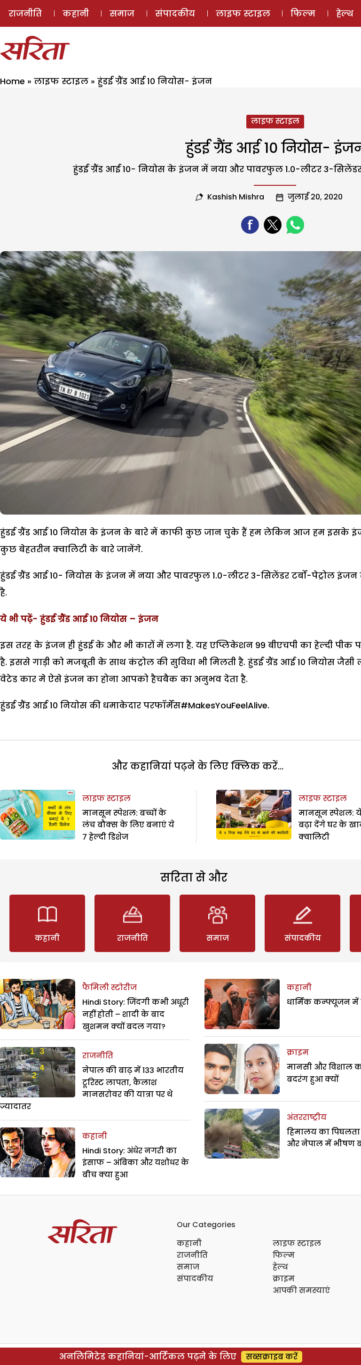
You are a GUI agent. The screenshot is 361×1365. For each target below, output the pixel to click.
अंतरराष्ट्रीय (307, 1117)
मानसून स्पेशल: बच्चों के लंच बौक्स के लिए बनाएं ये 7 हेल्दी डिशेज (128, 825)
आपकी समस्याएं (301, 1290)
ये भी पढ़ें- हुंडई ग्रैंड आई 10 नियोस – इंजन (79, 619)
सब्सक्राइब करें (272, 1356)
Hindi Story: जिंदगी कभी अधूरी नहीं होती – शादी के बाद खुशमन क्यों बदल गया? (135, 1014)
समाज (122, 13)
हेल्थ (280, 1267)
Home (12, 81)
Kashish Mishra (235, 196)
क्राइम (298, 1052)
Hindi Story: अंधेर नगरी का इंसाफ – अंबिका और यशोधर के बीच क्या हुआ (135, 1162)
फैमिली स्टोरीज (109, 987)
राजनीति (25, 13)
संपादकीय (175, 13)
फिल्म (302, 13)
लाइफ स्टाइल (243, 13)
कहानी (76, 13)
